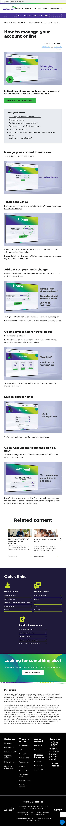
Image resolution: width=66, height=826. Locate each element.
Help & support (10, 751)
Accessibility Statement (24, 812)
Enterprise (38, 765)
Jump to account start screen (20, 100)
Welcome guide (9, 606)
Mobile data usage (40, 595)
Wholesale (38, 769)
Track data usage (16, 120)
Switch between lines (18, 129)
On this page (1, 25)
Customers (9, 739)
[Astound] (10, 8)
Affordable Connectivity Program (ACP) (17, 602)
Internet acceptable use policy (28, 640)
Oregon (22, 766)
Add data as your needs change (23, 123)
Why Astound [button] (55, 8)
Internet (36, 599)
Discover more (12, 556)
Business (13, 1)
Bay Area (23, 770)
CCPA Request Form (41, 812)
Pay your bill (9, 747)
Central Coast (24, 781)
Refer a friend (9, 762)
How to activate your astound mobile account (18, 541)
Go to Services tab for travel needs (24, 126)
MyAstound (9, 743)
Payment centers (9, 599)
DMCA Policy (28, 808)
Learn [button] (45, 8)
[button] (60, 539)
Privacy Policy (42, 806)
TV (35, 602)
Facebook (46, 46)
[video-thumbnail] (33, 68)
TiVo (35, 606)
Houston (22, 754)
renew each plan (30, 503)
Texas (21, 749)
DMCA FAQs (38, 808)
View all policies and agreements (29, 643)
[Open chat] (62, 822)
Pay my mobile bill (10, 595)
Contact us (7, 609)
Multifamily (20, 1)
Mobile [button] (27, 8)
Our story (38, 745)
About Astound (38, 740)
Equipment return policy (27, 629)
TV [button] (34, 8)
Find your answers (33, 672)
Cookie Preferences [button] (38, 814)
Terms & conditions (25, 636)
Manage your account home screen (25, 117)
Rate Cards (26, 814)
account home (20, 156)
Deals (39, 8)
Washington (24, 762)
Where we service (24, 740)
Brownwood (24, 758)
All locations (24, 745)
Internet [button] (18, 8)
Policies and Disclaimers (27, 806)
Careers (37, 749)
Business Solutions (39, 756)
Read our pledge (55, 765)
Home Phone (38, 610)
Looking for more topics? (20, 138)
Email (59, 49)
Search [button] (61, 8)
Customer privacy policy (27, 633)
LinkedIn (58, 46)
